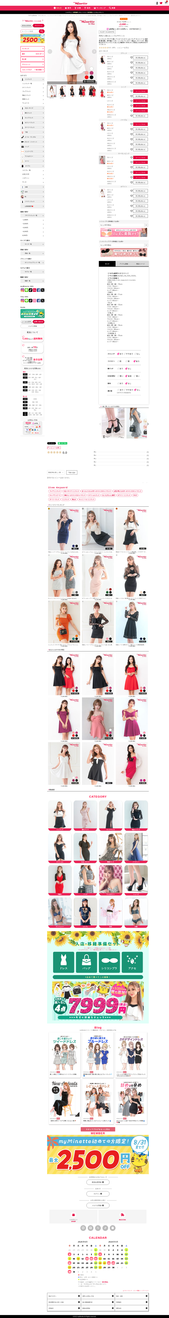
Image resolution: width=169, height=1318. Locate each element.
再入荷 (24, 59)
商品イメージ (140, 264)
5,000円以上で (73, 1220)
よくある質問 (26, 322)
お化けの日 (25, 174)
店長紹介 (51, 1308)
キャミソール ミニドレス (86, 499)
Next (94, 51)
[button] (100, 424)
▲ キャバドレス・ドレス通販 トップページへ (136, 1290)
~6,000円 (25, 231)
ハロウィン (25, 178)
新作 (23, 54)
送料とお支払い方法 (88, 1296)
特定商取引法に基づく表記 (56, 1302)
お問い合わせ (38, 322)
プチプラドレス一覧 (31, 215)
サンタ (24, 182)
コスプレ (27, 166)
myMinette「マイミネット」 (39, 15)
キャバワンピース (55, 495)
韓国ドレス (25, 99)
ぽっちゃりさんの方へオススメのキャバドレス (96, 491)
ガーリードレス (54, 499)
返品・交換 (119, 1296)
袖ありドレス (26, 95)
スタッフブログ (27, 70)
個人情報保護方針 (87, 1302)
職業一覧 (27, 281)
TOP (29, 15)
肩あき (74, 499)
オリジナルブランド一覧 (32, 262)
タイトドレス (26, 87)
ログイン (97, 1194)
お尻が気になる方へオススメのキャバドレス (127, 491)
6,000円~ (25, 235)
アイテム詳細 (124, 264)
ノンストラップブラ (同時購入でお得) (111, 241)
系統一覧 (27, 253)
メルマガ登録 (32, 326)
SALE (135, 495)
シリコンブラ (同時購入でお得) (109, 221)
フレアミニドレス (55, 491)
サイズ (107, 264)
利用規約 (118, 1302)
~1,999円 (25, 220)
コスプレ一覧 (26, 170)
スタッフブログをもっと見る (98, 1129)
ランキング (25, 48)
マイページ (38, 25)
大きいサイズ (29, 108)
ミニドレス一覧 (27, 83)
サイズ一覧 (28, 244)
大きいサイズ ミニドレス (71, 491)
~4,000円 (25, 227)
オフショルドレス (93, 495)
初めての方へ (52, 1296)
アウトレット (26, 64)
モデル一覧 (28, 271)
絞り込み (72, 472)
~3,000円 (25, 224)
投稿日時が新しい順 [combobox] (54, 472)
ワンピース (25, 103)
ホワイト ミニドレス (124, 495)
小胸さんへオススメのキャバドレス (74, 495)
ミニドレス (28, 79)
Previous (50, 51)
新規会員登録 (26, 25)
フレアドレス (26, 91)
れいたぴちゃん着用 (108, 495)
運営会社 (118, 1308)
